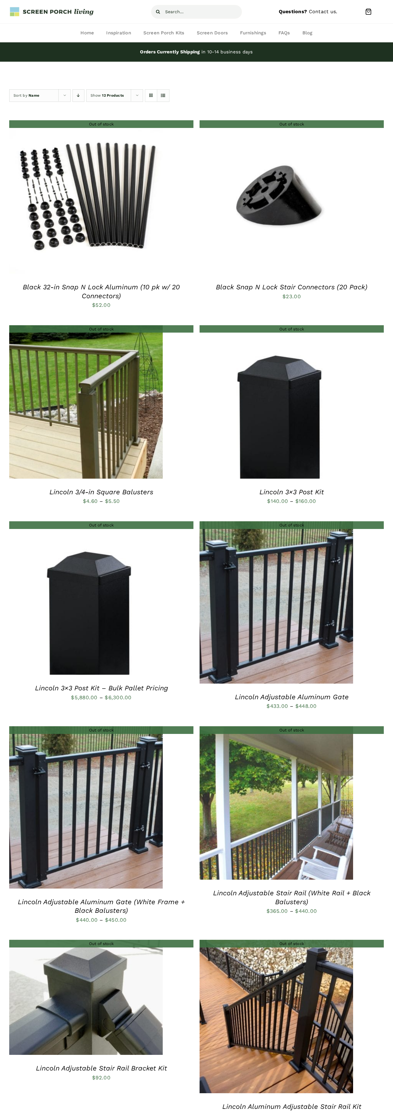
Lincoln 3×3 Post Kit (291, 492)
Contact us (322, 11)
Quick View (86, 198)
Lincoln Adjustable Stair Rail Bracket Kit (101, 1068)
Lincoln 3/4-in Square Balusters (101, 492)
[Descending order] (78, 95)
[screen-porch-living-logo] (52, 9)
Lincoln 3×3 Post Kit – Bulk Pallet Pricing (101, 688)
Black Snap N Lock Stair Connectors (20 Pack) (292, 287)
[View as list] (163, 96)
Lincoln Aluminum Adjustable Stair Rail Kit (291, 1106)
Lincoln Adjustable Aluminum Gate (292, 697)
